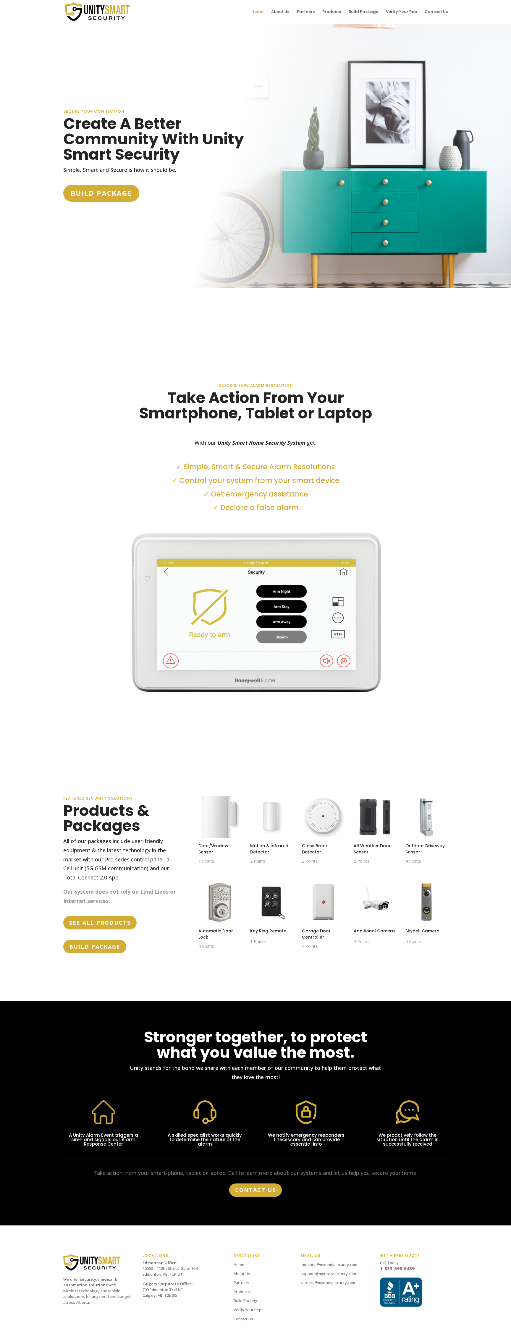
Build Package (363, 12)
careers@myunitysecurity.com (328, 1282)
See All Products (100, 922)
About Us (280, 12)
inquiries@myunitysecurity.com (329, 1264)
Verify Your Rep (401, 12)
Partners (306, 12)
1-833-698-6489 (397, 1268)
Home (257, 12)
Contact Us (436, 12)
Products (331, 12)
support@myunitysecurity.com (328, 1273)
